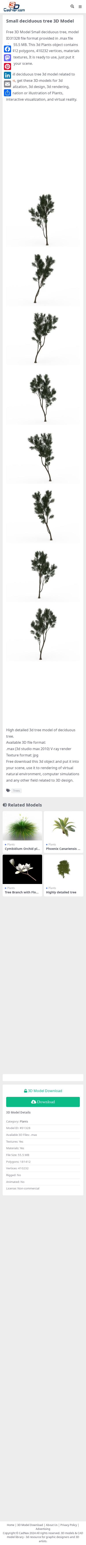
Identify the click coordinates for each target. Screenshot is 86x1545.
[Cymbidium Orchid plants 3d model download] (22, 825)
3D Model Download (30, 1525)
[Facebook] (7, 49)
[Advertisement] (43, 149)
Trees (16, 791)
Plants (11, 844)
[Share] (7, 92)
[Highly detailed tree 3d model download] (63, 869)
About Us (52, 1525)
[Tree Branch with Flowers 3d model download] (22, 869)
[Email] (7, 84)
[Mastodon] (7, 57)
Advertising (43, 1529)
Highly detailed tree (61, 892)
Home (10, 1525)
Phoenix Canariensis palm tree (63, 850)
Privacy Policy (68, 1525)
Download (46, 1102)
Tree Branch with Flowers (22, 894)
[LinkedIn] (7, 75)
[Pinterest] (7, 66)
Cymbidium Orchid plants (22, 850)
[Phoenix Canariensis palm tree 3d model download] (63, 825)
